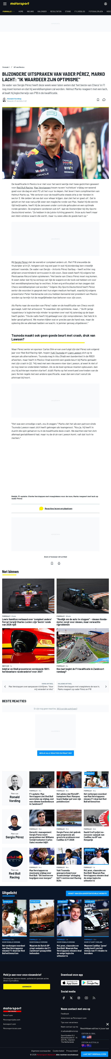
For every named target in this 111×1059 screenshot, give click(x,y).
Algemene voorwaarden (41, 1051)
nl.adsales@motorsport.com (72, 1031)
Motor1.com (8, 1015)
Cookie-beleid (58, 1051)
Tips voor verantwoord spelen (73, 1022)
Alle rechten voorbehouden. (68, 1054)
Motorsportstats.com (12, 1028)
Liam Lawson (74, 352)
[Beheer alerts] (59, 563)
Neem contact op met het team (74, 1027)
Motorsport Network (46, 1054)
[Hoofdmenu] (5, 4)
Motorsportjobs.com (11, 1019)
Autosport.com (9, 1024)
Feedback (65, 1013)
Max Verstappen (42, 187)
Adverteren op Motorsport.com (73, 1018)
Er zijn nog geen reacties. (55, 708)
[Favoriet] (98, 99)
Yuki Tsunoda (57, 352)
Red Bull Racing (25, 187)
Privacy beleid (72, 1051)
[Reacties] (105, 99)
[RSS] (94, 998)
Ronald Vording (14, 99)
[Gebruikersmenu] (105, 4)
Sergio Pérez (21, 262)
